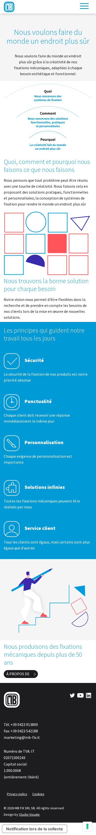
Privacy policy (17, 794)
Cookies (38, 794)
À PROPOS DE (18, 673)
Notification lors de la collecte (34, 828)
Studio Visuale (29, 814)
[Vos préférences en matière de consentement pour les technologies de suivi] (87, 826)
